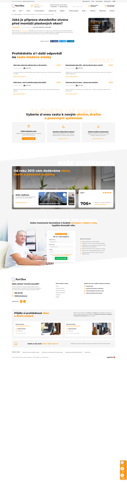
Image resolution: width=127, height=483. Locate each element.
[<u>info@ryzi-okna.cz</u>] (91, 29)
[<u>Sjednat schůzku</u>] (16, 328)
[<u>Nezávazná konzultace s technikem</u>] (84, 288)
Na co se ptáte (18, 14)
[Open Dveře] (30, 10)
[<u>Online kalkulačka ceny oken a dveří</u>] (105, 6)
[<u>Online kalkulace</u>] (122, 468)
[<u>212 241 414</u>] (67, 330)
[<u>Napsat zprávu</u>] (91, 25)
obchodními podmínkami (64, 255)
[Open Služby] (86, 10)
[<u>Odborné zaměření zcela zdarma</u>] (89, 6)
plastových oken (23, 30)
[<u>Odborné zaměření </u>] (122, 475)
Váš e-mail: (52, 244)
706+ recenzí (37, 6)
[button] (54, 41)
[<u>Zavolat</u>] (122, 462)
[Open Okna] (22, 10)
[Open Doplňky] (64, 10)
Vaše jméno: (52, 239)
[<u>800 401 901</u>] (91, 27)
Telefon (51, 249)
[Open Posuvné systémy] (44, 10)
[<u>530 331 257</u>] (16, 330)
